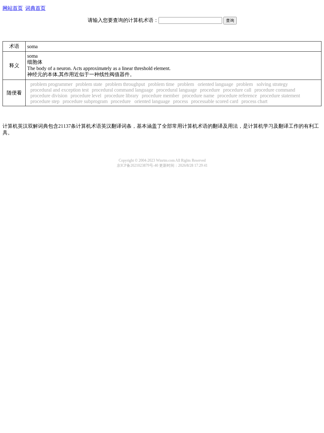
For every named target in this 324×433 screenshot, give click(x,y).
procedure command (274, 90)
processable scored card (214, 101)
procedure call (237, 90)
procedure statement (280, 95)
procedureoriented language (140, 101)
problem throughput (125, 84)
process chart (254, 101)
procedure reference (237, 95)
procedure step (44, 101)
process (180, 101)
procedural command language (122, 90)
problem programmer (51, 84)
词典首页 (35, 8)
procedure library (121, 95)
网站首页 (13, 8)
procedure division (48, 95)
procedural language (176, 90)
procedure (210, 90)
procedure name (198, 95)
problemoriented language (205, 84)
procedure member (160, 95)
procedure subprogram (85, 101)
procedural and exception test (59, 90)
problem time (161, 84)
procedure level (86, 95)
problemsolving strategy (262, 84)
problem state (89, 84)
